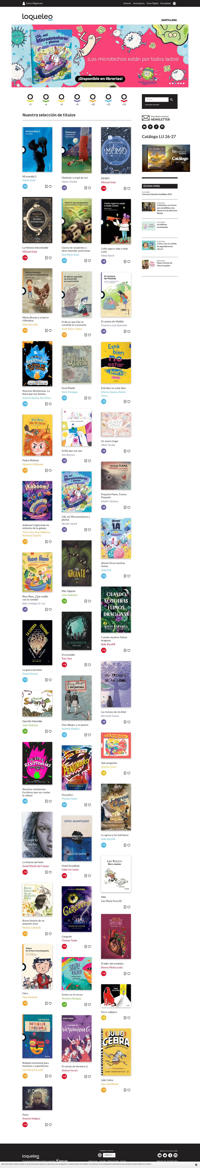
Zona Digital (152, 3)
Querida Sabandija (32, 721)
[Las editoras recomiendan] (149, 228)
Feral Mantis (68, 388)
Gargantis (67, 937)
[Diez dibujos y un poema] (77, 697)
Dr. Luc (41, 603)
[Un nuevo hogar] (116, 424)
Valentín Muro (108, 767)
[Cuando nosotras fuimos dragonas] (116, 610)
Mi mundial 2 (29, 176)
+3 (30, 104)
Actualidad (165, 3)
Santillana (169, 20)
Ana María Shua (70, 255)
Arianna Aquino (30, 398)
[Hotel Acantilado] (77, 838)
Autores (127, 3)
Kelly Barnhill (108, 644)
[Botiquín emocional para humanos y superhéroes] (37, 1036)
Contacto (123, 1161)
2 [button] (172, 83)
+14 (124, 104)
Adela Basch (107, 256)
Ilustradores (139, 3)
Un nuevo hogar (109, 441)
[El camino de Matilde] (116, 294)
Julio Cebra (107, 1080)
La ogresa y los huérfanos (115, 835)
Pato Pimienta (29, 997)
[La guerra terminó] (37, 642)
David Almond (30, 674)
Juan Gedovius (70, 595)
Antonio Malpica (70, 729)
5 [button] (180, 83)
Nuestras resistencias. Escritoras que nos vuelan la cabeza (36, 792)
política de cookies (144, 1164)
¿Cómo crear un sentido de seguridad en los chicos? (167, 246)
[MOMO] (116, 150)
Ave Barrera (68, 455)
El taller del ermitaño (112, 964)
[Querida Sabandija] (37, 703)
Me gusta (50, 186)
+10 (93, 104)
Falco (25, 993)
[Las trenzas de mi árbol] (116, 684)
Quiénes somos (93, 1161)
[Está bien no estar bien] (116, 362)
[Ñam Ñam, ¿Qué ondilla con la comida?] (37, 572)
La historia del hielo (32, 862)
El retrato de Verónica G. (75, 1066)
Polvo (25, 1115)
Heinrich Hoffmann (32, 464)
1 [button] (170, 83)
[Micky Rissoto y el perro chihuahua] (37, 290)
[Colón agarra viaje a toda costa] (116, 221)
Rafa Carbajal (29, 603)
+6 (61, 104)
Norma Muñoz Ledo (112, 967)
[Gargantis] (77, 909)
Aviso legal (102, 1161)
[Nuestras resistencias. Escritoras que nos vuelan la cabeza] (37, 763)
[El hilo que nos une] (77, 427)
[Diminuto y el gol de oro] (77, 150)
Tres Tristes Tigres (172, 1161)
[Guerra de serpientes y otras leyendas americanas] (77, 220)
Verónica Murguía (71, 998)
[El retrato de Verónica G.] (77, 1038)
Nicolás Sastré (69, 524)
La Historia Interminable (35, 248)
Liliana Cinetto (69, 182)
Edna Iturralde (30, 324)
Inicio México (174, 3)
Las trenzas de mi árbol (113, 712)
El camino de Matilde (112, 321)
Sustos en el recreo (72, 995)
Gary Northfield (109, 1084)
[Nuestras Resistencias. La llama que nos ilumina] (37, 363)
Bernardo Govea (110, 716)
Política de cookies (113, 1161)
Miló (103, 897)
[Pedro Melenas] (37, 435)
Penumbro (67, 795)
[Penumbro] (77, 767)
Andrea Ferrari (70, 1070)
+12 (108, 104)
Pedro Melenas (30, 460)
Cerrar (196, 1165)
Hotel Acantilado (71, 866)
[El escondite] (77, 631)
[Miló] (116, 874)
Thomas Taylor (69, 799)
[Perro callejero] (116, 995)
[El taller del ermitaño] (116, 936)
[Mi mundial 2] (37, 149)
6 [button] (183, 83)
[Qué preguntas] (116, 745)
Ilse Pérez (45, 398)
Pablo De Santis (70, 870)
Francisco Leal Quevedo (114, 325)
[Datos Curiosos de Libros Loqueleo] (149, 267)
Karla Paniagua (70, 392)
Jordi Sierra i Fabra (72, 329)
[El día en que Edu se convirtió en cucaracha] (77, 294)
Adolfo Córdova (109, 501)
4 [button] (178, 83)
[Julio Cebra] (116, 1051)
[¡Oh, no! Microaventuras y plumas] (77, 491)
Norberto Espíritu (31, 535)
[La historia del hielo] (37, 834)
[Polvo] (37, 1098)
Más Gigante (68, 591)
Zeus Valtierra (42, 532)
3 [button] (175, 83)
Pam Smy (67, 659)
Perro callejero (109, 1012)
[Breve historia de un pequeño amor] (37, 899)
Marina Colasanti (31, 928)
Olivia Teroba (108, 445)
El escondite (68, 655)
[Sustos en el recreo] (77, 973)
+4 (46, 105)
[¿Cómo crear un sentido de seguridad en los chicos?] (149, 247)
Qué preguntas (109, 763)
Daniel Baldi (28, 180)
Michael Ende (108, 182)
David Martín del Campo (35, 866)
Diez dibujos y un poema (75, 725)
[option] (100, 56)
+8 (77, 104)
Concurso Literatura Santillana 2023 (157, 194)
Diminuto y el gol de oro (75, 178)
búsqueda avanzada (152, 104)
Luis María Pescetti (111, 901)
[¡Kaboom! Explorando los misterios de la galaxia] (37, 500)
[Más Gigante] (77, 563)
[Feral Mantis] (77, 364)
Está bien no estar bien (113, 388)
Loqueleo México (37, 17)
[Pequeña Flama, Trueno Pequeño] (116, 476)
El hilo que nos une (72, 451)
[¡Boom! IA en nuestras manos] (116, 538)
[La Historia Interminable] (37, 220)
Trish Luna (27, 532)
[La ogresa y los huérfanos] (116, 807)
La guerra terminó (32, 670)
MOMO (105, 178)
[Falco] (37, 966)
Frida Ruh (106, 570)
